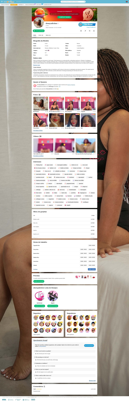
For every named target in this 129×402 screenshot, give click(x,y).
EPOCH (29, 397)
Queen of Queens (71, 84)
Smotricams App (47, 4)
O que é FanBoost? (91, 27)
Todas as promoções (30, 4)
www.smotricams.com (18, 397)
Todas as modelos (5, 4)
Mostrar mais (36, 65)
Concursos (38, 4)
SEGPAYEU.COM (33, 397)
